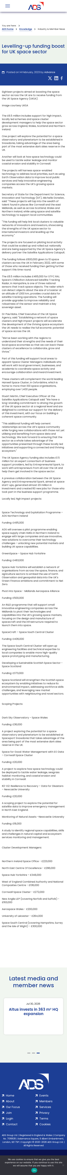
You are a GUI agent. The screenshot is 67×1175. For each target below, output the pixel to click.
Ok (34, 1170)
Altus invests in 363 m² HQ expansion (33, 1011)
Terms (43, 1118)
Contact (11, 1124)
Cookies (45, 1124)
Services (45, 1107)
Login (9, 1118)
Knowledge (25, 29)
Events (43, 1095)
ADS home (8, 29)
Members (46, 1101)
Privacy (44, 1113)
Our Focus (13, 1107)
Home (10, 1095)
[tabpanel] (33, 1016)
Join (9, 1113)
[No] (63, 1165)
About (10, 1101)
